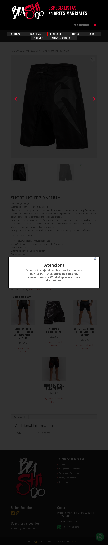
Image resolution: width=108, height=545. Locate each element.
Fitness (75, 33)
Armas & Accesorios (62, 37)
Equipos (92, 33)
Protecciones (57, 33)
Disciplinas (14, 33)
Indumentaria (35, 33)
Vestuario (38, 37)
